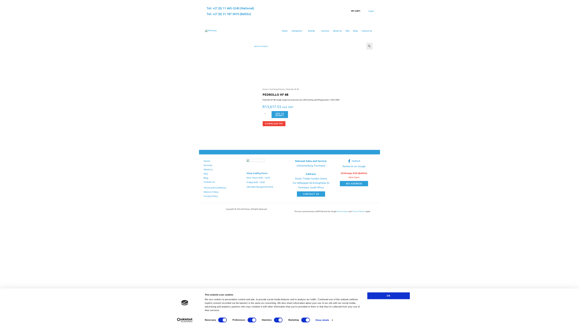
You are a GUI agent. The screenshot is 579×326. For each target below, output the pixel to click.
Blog (206, 178)
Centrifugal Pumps (277, 89)
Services (208, 165)
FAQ (206, 173)
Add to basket (279, 114)
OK (389, 295)
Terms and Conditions (215, 187)
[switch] (252, 320)
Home (265, 89)
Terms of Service (358, 211)
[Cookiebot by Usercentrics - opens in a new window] (185, 320)
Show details (322, 320)
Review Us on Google (354, 166)
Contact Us (209, 182)
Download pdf (274, 123)
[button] (303, 31)
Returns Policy (211, 192)
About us (208, 169)
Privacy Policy (211, 196)
